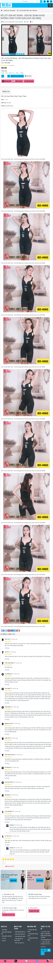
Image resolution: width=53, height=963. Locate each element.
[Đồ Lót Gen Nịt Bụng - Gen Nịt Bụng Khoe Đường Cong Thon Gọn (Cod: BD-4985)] (15, 40)
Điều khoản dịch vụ (20, 932)
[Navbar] (50, 5)
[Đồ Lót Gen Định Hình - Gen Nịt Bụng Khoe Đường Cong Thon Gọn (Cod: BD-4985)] (26, 156)
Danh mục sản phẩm (9, 10)
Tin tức (4, 938)
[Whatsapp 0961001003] (45, 950)
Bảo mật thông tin (20, 934)
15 (32, 22)
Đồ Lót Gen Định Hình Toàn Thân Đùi (27, 10)
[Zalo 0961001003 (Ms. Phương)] (26, 961)
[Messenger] (42, 953)
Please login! (10, 866)
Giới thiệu (4, 929)
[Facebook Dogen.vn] (42, 950)
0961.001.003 (35, 911)
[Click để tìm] (41, 1)
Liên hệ (4, 940)
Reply (7, 648)
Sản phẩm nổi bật (6, 936)
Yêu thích (28, 76)
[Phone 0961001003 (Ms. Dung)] (16, 961)
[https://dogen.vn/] (1, 10)
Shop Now (13, 880)
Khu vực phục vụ (19, 942)
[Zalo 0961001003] (49, 950)
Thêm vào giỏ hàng (18, 76)
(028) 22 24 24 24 (9, 915)
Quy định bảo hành (20, 936)
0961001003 (7, 81)
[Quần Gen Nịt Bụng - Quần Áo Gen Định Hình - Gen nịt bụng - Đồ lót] (6, 5)
